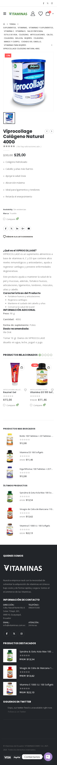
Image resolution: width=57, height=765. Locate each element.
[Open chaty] (48, 756)
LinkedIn (17, 228)
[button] (5, 13)
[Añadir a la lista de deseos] (25, 389)
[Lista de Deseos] (40, 14)
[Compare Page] (17, 219)
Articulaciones (9, 390)
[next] (51, 131)
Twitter (11, 228)
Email (28, 228)
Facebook (5, 228)
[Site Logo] (18, 13)
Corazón (47, 390)
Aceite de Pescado (36, 390)
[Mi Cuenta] (32, 14)
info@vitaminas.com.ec (14, 625)
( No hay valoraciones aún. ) (28, 146)
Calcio (17, 390)
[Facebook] (43, 3)
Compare (10, 219)
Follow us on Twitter (17, 711)
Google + (22, 228)
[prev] (47, 131)
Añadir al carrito (22, 367)
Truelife (13, 213)
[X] (48, 3)
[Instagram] (52, 3)
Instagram (21, 633)
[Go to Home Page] (4, 24)
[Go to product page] (9, 439)
